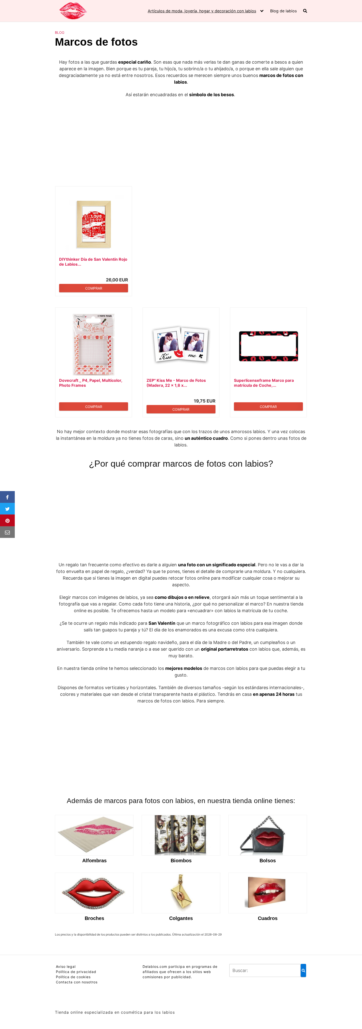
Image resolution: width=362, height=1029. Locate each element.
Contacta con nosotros (77, 982)
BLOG (59, 32)
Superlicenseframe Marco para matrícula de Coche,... (264, 383)
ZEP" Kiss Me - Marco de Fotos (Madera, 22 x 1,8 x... (176, 383)
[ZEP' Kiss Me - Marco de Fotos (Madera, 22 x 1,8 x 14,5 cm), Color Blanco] (181, 344)
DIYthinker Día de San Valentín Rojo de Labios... (93, 262)
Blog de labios (283, 10)
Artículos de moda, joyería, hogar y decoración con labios (202, 10)
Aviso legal (66, 966)
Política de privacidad (76, 972)
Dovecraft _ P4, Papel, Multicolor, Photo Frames (90, 383)
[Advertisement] (181, 139)
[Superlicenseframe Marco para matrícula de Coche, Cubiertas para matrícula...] (268, 344)
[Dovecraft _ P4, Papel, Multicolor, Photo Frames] (93, 344)
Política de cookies (73, 977)
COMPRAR (93, 288)
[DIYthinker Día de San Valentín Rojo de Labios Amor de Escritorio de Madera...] (93, 223)
